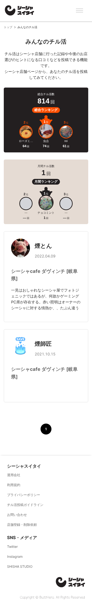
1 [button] (46, 429)
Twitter (12, 547)
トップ (8, 27)
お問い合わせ (17, 515)
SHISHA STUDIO (20, 566)
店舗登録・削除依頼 (22, 525)
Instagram (15, 556)
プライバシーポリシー (23, 495)
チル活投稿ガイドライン (25, 505)
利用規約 (13, 485)
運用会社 (13, 475)
